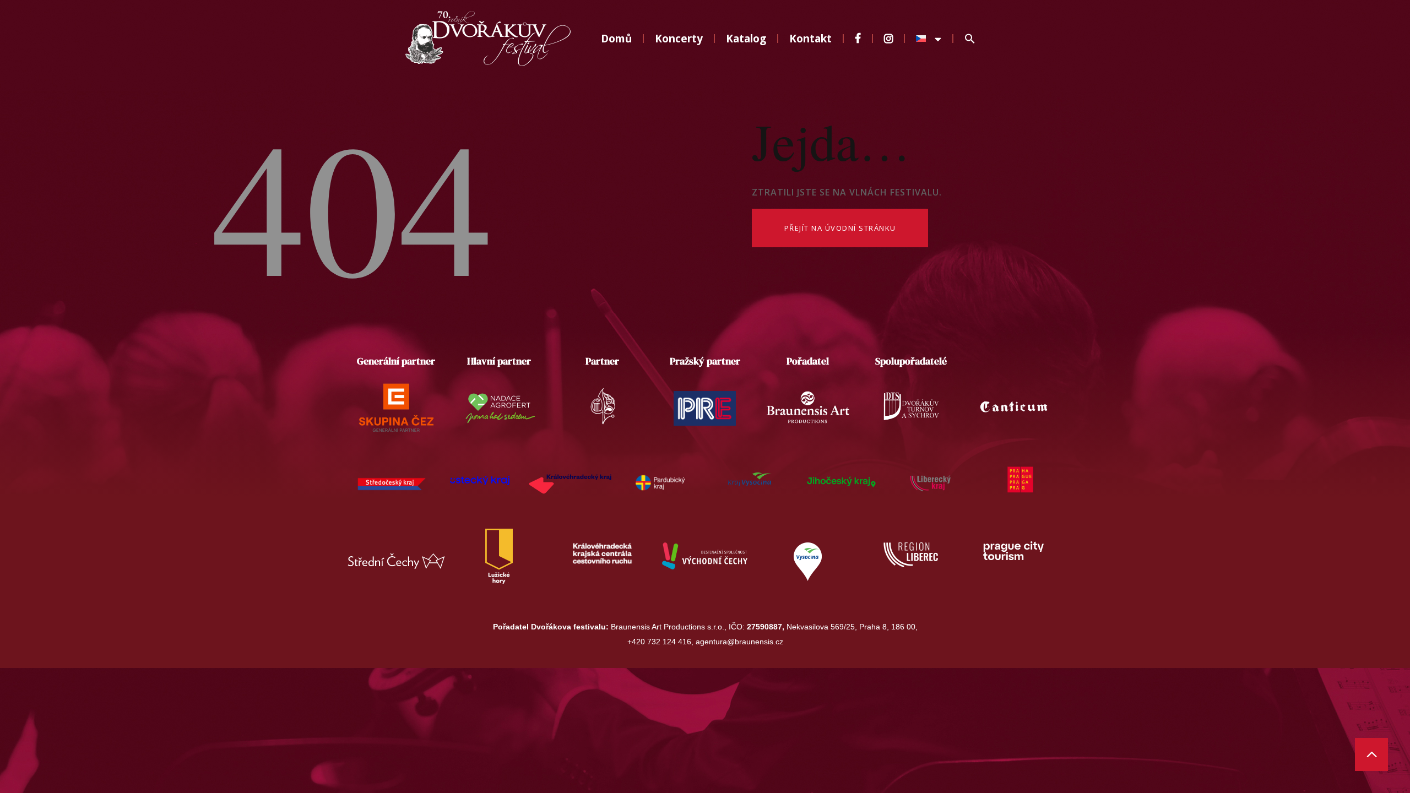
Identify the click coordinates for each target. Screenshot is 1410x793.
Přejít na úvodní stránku (840, 228)
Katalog (746, 38)
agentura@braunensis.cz (739, 641)
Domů (616, 38)
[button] (969, 39)
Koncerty (679, 38)
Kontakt (810, 38)
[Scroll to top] (1371, 754)
